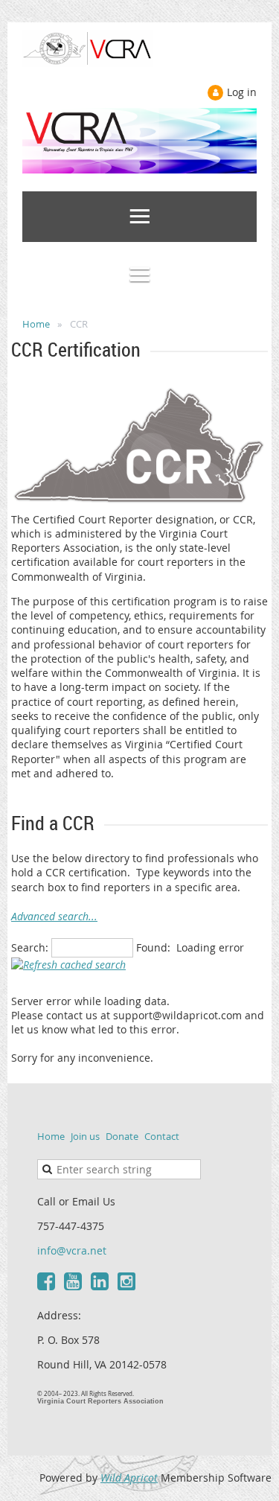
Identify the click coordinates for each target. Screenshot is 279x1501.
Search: (29, 947)
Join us (85, 1136)
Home (36, 324)
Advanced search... (54, 916)
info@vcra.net (71, 1250)
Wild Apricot (129, 1477)
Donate (122, 1136)
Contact (161, 1136)
